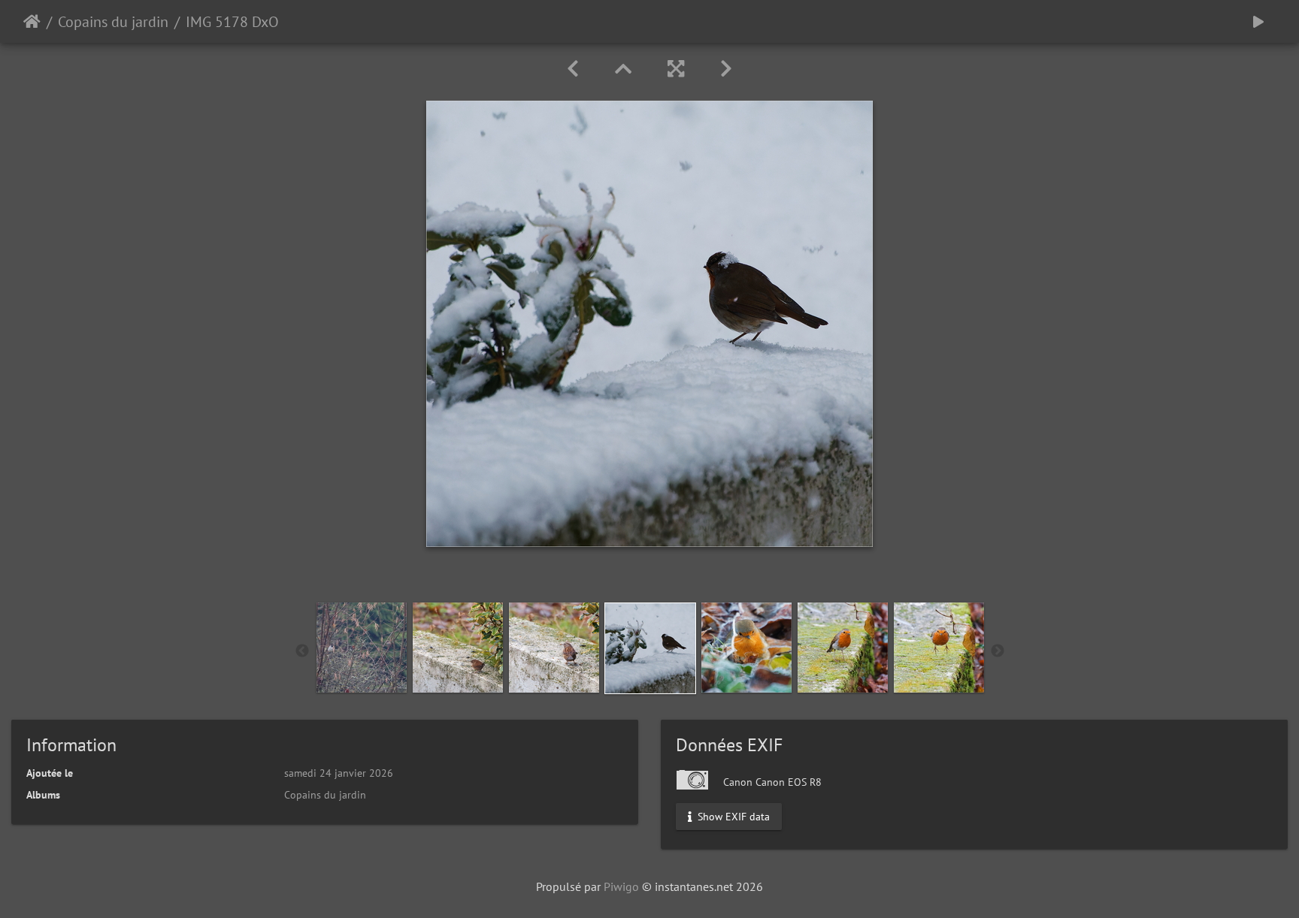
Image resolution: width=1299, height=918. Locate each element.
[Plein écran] (676, 68)
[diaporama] (1258, 21)
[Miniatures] (623, 68)
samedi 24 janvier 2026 (338, 773)
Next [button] (997, 651)
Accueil (32, 22)
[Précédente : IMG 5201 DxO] (573, 68)
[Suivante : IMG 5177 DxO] (726, 68)
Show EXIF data (732, 816)
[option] (361, 647)
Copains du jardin (113, 22)
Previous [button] (302, 651)
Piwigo (621, 886)
